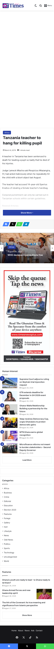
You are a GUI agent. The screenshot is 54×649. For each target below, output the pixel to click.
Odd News (8, 540)
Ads (32, 630)
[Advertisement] (27, 40)
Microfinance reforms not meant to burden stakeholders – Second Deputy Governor (35, 447)
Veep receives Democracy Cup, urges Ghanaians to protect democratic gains (34, 422)
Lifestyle (7, 531)
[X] (12, 224)
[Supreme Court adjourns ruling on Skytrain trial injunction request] (9, 383)
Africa (6, 132)
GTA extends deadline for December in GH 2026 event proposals (33, 395)
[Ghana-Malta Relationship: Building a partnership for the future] (9, 409)
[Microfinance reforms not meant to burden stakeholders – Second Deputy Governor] (9, 448)
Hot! (6, 527)
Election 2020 (10, 510)
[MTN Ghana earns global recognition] (9, 436)
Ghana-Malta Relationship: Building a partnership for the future (33, 408)
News (6, 535)
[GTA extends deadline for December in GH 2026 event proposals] (9, 396)
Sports (7, 548)
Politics (7, 544)
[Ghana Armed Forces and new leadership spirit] (44, 594)
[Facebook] (5, 224)
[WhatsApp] (18, 224)
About (20, 630)
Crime (6, 497)
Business (8, 493)
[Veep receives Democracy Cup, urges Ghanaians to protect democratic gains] (9, 422)
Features (8, 514)
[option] (27, 248)
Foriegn (7, 518)
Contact (39, 630)
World (6, 561)
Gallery (7, 523)
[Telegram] (25, 224)
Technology (9, 552)
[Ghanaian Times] (13, 5)
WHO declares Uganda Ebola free (25, 255)
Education (8, 505)
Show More (26, 213)
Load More (27, 460)
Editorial (7, 501)
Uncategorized (10, 557)
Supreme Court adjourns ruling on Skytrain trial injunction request (34, 382)
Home (14, 630)
